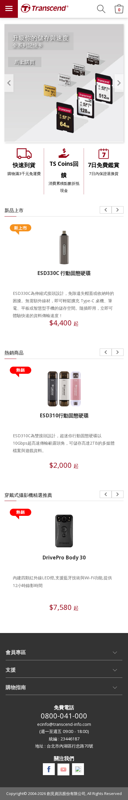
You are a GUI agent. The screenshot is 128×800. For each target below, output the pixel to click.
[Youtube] (63, 769)
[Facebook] (49, 769)
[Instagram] (78, 769)
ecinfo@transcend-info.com (64, 724)
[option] (64, 83)
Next (119, 83)
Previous (8, 83)
